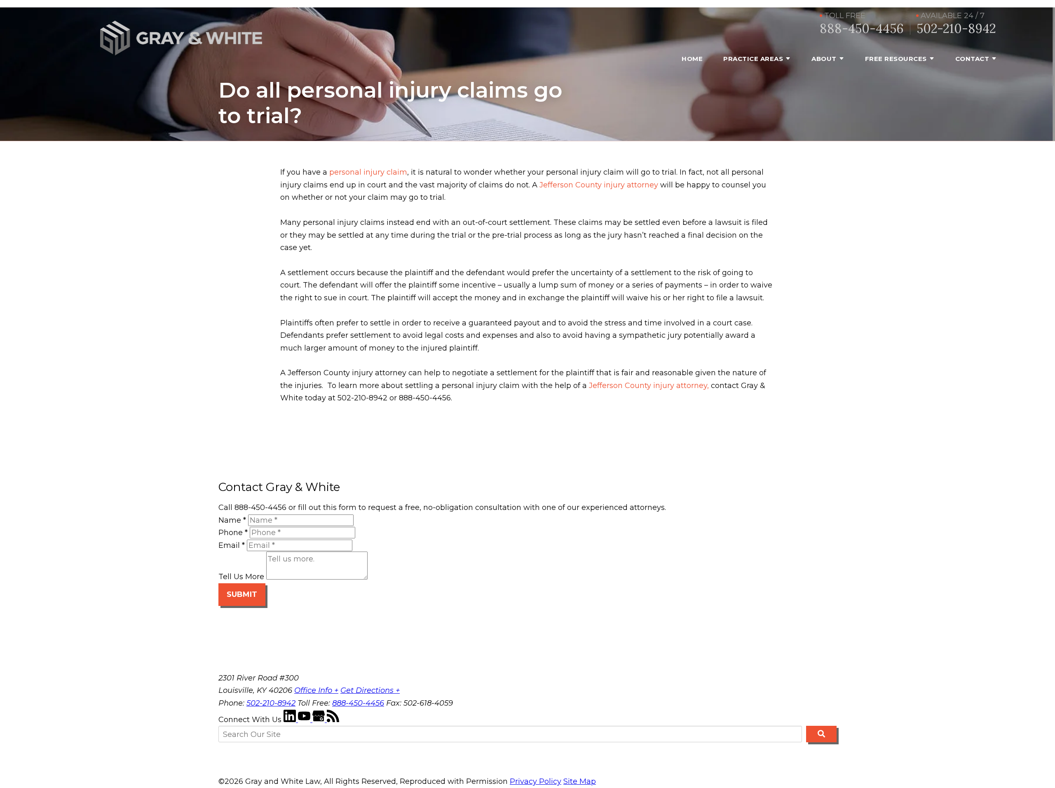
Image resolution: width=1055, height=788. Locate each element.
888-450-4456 (862, 28)
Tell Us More (241, 577)
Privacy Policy (535, 781)
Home (692, 59)
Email (231, 545)
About (824, 59)
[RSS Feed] (333, 719)
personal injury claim (368, 172)
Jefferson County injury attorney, (649, 385)
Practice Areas (753, 59)
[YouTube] (305, 719)
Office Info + (316, 690)
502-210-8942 (956, 28)
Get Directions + (370, 690)
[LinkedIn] (291, 719)
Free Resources (896, 59)
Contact (972, 59)
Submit (242, 594)
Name (232, 520)
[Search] (821, 734)
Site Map (579, 781)
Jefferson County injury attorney (598, 184)
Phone (233, 532)
